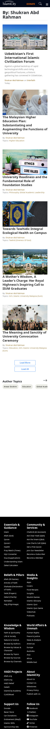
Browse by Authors (12, 643)
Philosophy (14, 192)
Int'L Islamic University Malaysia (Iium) (25, 296)
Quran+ (7, 543)
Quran (6, 539)
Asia (28, 654)
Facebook (33, 708)
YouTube (33, 719)
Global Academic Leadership (32, 192)
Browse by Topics (11, 654)
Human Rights (33, 632)
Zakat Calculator (11, 565)
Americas (31, 643)
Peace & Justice (33, 636)
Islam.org (8, 679)
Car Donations (10, 715)
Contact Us (31, 683)
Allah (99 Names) (11, 579)
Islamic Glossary (34, 600)
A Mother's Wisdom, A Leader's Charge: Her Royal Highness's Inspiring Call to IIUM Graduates (23, 282)
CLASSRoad (9, 694)
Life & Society (10, 636)
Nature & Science (11, 640)
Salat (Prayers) (10, 593)
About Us (31, 679)
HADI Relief (9, 683)
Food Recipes (32, 589)
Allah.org (8, 676)
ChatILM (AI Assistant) (36, 532)
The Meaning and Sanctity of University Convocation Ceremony (24, 336)
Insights (30, 593)
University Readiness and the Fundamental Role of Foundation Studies (25, 181)
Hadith (7, 547)
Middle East (32, 662)
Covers (30, 586)
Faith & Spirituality (12, 632)
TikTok (32, 723)
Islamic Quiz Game (35, 608)
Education (13, 348)
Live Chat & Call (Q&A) (36, 543)
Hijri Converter (10, 554)
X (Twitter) (31, 712)
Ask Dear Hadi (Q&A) (36, 535)
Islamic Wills (9, 723)
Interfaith (31, 80)
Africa (29, 658)
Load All (25, 369)
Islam (6, 532)
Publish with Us (33, 694)
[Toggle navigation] (45, 4)
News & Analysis (34, 640)
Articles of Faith (10, 583)
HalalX (6, 687)
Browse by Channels (13, 661)
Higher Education (16, 140)
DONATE (31, 4)
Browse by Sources (12, 658)
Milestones (31, 686)
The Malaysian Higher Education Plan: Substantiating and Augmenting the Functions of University (25, 125)
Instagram (33, 715)
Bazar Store (9, 712)
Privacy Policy (33, 690)
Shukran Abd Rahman (14, 80)
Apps (29, 582)
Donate (7, 708)
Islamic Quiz (32, 604)
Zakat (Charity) (10, 597)
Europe (30, 647)
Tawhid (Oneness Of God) (20, 240)
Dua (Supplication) (12, 558)
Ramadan (8, 600)
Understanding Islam (13, 561)
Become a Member (35, 558)
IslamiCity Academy (12, 691)
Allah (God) (8, 535)
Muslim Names (33, 597)
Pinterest (33, 727)
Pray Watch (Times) (12, 550)
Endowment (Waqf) (12, 719)
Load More (25, 362)
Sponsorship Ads (11, 727)
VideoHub (31, 612)
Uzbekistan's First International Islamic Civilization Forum (22, 57)
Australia (30, 651)
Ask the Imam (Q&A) (35, 539)
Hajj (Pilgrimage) (11, 604)
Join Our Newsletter (35, 550)
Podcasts (31, 615)
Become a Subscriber (36, 554)
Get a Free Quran (34, 547)
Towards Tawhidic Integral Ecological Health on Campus (25, 231)
